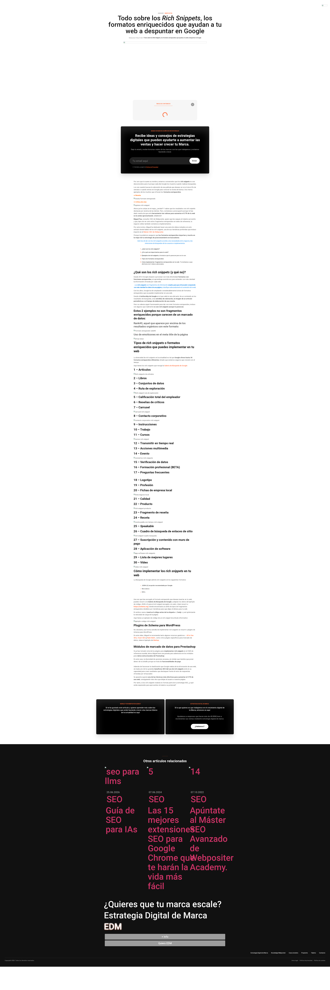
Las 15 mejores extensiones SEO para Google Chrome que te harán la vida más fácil (171, 848)
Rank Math (151, 638)
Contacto (322, 953)
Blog (138, 37)
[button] (192, 104)
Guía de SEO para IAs (121, 820)
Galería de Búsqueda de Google (175, 366)
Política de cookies (319, 960)
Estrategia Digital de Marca (259, 953)
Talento (313, 953)
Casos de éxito (293, 953)
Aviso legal (295, 960)
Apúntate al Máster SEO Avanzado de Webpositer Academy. (212, 839)
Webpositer (132, 37)
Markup (156, 640)
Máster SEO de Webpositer (153, 232)
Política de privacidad (306, 960)
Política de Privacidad (152, 167)
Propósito (304, 953)
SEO (141, 37)
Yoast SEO (141, 638)
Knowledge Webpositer (278, 953)
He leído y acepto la (146, 167)
